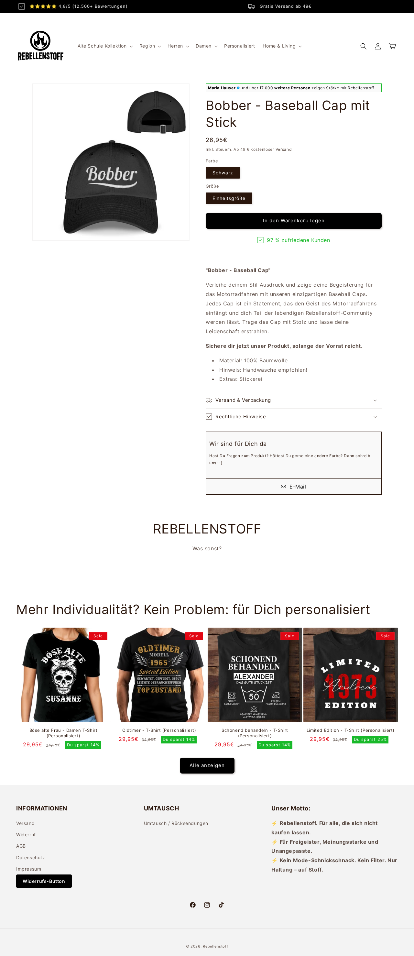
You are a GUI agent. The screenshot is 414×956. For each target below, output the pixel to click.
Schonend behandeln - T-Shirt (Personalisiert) (255, 733)
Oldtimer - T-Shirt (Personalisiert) (159, 730)
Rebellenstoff (215, 946)
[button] (105, 46)
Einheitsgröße (228, 198)
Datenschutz (30, 857)
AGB (21, 846)
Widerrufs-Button (44, 881)
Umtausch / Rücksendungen (176, 823)
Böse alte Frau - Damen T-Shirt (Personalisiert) (63, 733)
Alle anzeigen (207, 765)
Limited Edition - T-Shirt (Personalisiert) (351, 730)
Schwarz (222, 172)
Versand (284, 149)
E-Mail (297, 486)
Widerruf (26, 835)
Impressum (28, 869)
